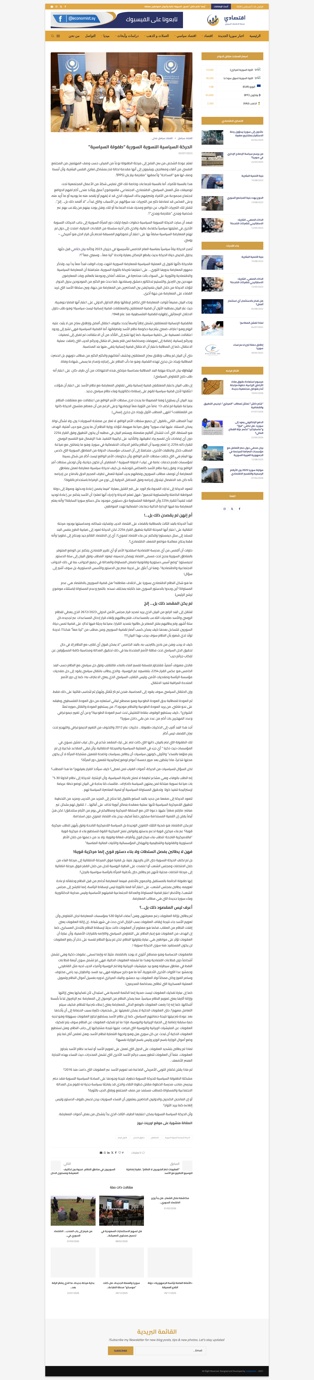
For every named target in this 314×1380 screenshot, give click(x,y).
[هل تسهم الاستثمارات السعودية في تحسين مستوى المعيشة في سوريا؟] (121, 1211)
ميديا (106, 36)
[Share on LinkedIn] (108, 1152)
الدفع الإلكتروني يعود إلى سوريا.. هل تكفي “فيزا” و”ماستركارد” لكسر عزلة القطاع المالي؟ (246, 428)
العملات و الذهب (157, 36)
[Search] (52, 36)
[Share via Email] (101, 1152)
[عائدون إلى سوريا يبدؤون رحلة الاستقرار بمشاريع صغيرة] (212, 137)
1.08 (211, 86)
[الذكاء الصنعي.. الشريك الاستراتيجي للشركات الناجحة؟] (212, 225)
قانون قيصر (122, 1137)
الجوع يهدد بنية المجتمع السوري (245, 198)
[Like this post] (119, 1152)
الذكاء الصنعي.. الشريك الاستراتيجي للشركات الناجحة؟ (246, 221)
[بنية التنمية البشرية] (212, 181)
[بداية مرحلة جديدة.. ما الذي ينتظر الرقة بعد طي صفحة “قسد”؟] (73, 1262)
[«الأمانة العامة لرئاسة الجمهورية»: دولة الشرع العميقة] (170, 1262)
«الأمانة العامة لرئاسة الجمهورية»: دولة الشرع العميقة (170, 1285)
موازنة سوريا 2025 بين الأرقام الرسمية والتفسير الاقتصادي (246, 471)
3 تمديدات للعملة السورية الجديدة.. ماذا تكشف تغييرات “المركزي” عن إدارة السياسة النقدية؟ (160, 6)
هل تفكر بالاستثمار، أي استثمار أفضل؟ (245, 302)
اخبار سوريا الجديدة (231, 36)
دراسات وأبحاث (128, 36)
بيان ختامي (78, 249)
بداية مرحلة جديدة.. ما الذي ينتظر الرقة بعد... (73, 1285)
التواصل (90, 36)
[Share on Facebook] (115, 1152)
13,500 (210, 69)
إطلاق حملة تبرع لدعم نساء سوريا (248, 346)
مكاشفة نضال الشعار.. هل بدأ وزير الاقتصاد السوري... (170, 1200)
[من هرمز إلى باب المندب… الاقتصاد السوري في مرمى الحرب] (73, 1211)
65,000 (210, 95)
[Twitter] (61, 6)
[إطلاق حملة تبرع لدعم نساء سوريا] (212, 350)
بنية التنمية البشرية (252, 176)
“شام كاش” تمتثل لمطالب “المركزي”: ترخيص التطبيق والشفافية (233, 405)
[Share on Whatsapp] (105, 1152)
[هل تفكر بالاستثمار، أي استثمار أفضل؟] (212, 306)
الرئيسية (255, 36)
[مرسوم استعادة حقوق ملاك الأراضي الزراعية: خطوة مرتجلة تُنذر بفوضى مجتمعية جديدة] (212, 387)
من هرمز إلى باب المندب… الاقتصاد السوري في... (73, 1233)
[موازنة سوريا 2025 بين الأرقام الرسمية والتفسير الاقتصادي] (212, 475)
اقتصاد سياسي (186, 36)
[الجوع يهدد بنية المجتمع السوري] (212, 203)
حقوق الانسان (139, 1137)
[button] (208, 6)
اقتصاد (208, 36)
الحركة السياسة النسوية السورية (177, 1137)
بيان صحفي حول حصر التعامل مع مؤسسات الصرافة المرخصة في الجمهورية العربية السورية (245, 451)
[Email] (52, 6)
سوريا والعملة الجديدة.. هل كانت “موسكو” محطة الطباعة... (121, 1285)
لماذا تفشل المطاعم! (251, 323)
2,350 (210, 103)
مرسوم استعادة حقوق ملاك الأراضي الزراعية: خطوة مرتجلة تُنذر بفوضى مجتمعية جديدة (246, 385)
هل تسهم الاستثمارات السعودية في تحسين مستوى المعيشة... (121, 1233)
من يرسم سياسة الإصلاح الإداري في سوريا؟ (245, 155)
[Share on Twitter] (112, 1152)
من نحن (74, 36)
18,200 (210, 78)
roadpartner (251, 1371)
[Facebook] (65, 6)
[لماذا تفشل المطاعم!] (212, 328)
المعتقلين (155, 1137)
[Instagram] (56, 6)
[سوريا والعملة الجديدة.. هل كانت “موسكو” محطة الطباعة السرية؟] (121, 1262)
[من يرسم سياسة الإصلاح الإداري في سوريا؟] (212, 159)
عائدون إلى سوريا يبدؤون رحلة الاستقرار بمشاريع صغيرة (246, 133)
